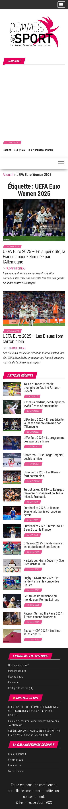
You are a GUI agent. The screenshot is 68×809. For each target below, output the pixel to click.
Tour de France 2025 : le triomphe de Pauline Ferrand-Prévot (42, 387)
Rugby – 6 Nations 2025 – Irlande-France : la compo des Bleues (41, 581)
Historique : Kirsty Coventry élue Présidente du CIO (44, 562)
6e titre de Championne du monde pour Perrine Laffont (41, 598)
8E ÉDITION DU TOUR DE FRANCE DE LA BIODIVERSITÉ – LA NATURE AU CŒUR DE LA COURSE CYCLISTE (33, 711)
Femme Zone (14, 765)
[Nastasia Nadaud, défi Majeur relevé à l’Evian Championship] (12, 407)
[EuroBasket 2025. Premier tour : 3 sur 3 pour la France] (12, 530)
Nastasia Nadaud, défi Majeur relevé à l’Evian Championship (44, 404)
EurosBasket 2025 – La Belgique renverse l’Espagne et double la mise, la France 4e (44, 493)
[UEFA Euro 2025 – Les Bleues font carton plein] (34, 308)
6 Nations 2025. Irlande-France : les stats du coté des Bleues (43, 545)
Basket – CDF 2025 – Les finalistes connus (28, 150)
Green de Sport (27, 698)
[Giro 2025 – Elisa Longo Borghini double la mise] (12, 459)
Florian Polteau (16, 268)
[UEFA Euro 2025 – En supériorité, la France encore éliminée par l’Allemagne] (34, 220)
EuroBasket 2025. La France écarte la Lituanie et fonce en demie (42, 511)
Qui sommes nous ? (18, 665)
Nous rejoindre (15, 676)
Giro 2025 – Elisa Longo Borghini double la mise (43, 456)
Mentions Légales (17, 670)
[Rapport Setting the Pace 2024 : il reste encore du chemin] (12, 618)
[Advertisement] (34, 102)
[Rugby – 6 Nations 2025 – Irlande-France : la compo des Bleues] (12, 582)
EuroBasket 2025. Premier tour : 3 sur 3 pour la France (44, 528)
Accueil (8, 174)
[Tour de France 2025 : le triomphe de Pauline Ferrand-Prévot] (12, 388)
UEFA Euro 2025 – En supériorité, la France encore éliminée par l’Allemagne (34, 257)
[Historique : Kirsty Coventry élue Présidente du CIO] (12, 565)
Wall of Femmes (16, 771)
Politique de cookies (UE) (20, 688)
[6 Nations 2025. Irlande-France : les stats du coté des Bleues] (12, 548)
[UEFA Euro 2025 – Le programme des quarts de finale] (12, 442)
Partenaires (14, 682)
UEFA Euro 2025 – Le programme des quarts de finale (44, 439)
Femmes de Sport (17, 754)
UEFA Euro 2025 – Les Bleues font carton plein (33, 338)
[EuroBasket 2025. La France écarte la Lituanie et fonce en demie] (12, 512)
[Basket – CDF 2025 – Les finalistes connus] (12, 635)
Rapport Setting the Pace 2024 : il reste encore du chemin (43, 615)
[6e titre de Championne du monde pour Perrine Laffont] (12, 601)
